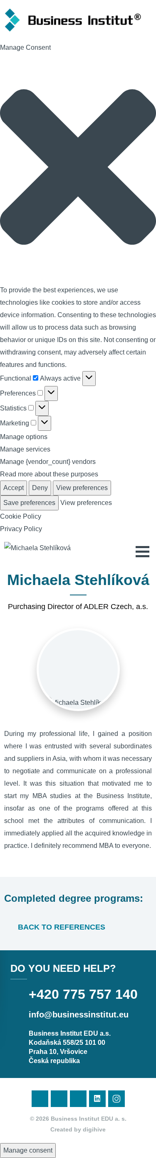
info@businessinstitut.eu (79, 1014)
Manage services (25, 449)
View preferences (82, 487)
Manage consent (27, 1150)
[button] (78, 169)
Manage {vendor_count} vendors (48, 461)
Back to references (60, 927)
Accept (13, 487)
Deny (40, 487)
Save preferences (29, 502)
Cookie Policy (20, 516)
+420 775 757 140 (83, 994)
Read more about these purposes (49, 474)
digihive (94, 1129)
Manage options (23, 436)
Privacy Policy (21, 528)
